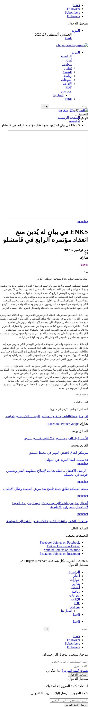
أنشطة (67, 72)
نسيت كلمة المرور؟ (74, 670)
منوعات (66, 79)
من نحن (66, 91)
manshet (82, 221)
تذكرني (51, 670)
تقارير (68, 68)
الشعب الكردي (61, 416)
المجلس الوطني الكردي (36, 416)
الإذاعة (67, 83)
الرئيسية (66, 56)
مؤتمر (9, 416)
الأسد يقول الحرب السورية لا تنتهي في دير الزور (56, 438)
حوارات (67, 64)
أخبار (68, 60)
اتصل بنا (58, 95)
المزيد (76, 30)
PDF (68, 87)
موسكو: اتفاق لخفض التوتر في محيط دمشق (58, 452)
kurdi (68, 38)
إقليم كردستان (79, 416)
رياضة (67, 76)
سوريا (17, 416)
